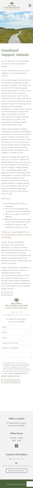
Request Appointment (16, 471)
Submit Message (10, 381)
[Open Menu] (30, 5)
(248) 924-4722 (16, 312)
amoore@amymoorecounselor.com (16, 315)
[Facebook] (16, 445)
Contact (6, 293)
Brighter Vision (21, 484)
